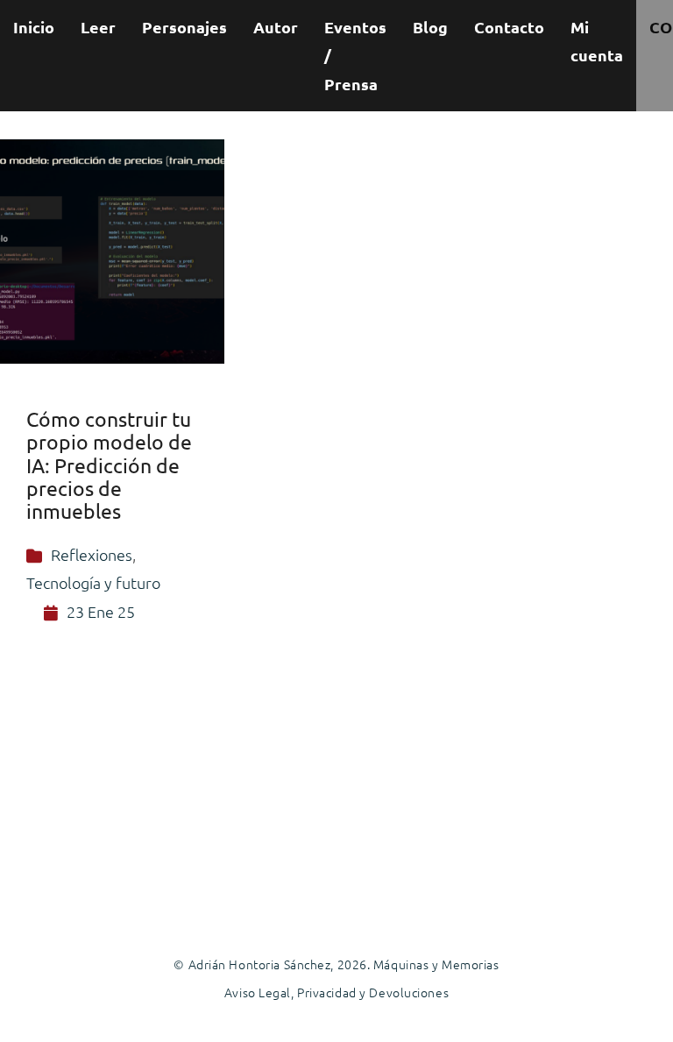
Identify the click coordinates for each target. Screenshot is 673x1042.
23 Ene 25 (101, 611)
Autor (275, 27)
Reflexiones (91, 554)
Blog (430, 27)
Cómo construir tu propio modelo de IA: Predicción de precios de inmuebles (109, 465)
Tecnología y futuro (93, 582)
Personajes (184, 27)
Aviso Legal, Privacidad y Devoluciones (336, 992)
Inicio (33, 27)
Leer (98, 27)
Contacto (509, 27)
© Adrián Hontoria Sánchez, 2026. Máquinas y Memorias (336, 964)
